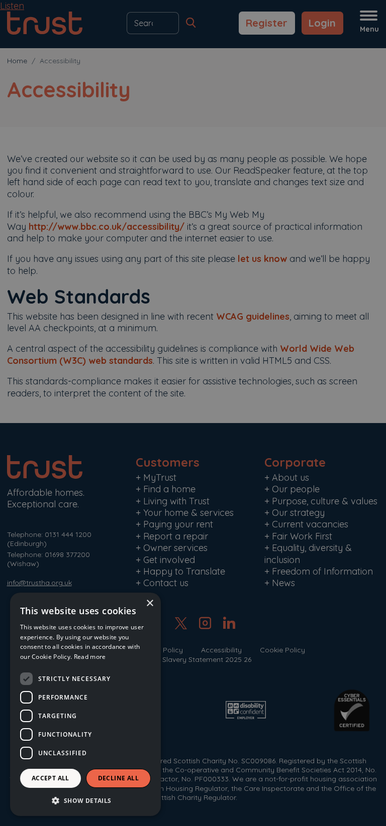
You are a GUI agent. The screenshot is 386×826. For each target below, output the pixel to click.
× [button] (149, 603)
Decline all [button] (118, 778)
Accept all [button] (50, 778)
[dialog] (85, 704)
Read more (90, 656)
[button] (85, 800)
